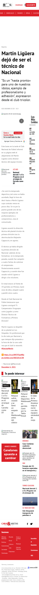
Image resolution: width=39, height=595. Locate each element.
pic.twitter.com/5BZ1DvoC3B (13, 358)
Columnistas (5, 546)
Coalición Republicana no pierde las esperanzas (34, 164)
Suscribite (18, 133)
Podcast (18, 544)
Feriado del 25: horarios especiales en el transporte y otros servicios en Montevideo (29, 470)
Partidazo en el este (28, 389)
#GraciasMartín (7, 348)
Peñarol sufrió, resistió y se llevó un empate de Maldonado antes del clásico (16, 409)
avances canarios (10, 446)
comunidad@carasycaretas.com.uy (10, 574)
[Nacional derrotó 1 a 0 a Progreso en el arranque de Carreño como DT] (7, 172)
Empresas (12, 551)
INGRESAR (19, 5)
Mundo (20, 13)
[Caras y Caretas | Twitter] (31, 524)
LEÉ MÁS (15, 169)
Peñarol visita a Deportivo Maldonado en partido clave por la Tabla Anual (26, 405)
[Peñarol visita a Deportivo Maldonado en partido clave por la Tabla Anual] (24, 391)
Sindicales (10, 13)
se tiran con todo (28, 508)
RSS (32, 555)
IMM (23, 463)
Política (4, 542)
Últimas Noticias (4, 537)
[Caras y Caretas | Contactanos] (35, 523)
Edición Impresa (18, 548)
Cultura (11, 544)
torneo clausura (8, 385)
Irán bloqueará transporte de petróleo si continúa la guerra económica (29, 515)
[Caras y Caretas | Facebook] (27, 524)
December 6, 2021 (9, 367)
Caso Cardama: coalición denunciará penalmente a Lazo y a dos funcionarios (29, 449)
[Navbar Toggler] (5, 5)
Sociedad (4, 549)
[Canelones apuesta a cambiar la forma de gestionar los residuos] (11, 437)
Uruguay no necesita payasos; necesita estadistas (33, 174)
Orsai (28, 13)
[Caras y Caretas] (10, 525)
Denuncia (25, 441)
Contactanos (34, 550)
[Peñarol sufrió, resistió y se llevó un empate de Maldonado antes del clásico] (14, 393)
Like (10, 548)
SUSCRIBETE (31, 5)
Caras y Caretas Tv (18, 538)
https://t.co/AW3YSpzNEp (14, 355)
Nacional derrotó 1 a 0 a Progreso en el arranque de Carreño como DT (18, 178)
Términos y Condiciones (8, 564)
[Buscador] (10, 5)
